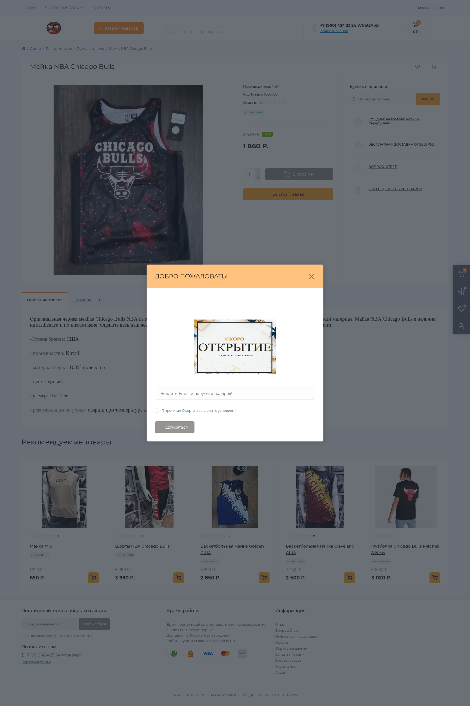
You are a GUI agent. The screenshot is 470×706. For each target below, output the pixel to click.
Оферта (188, 411)
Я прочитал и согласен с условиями (199, 411)
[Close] (311, 276)
